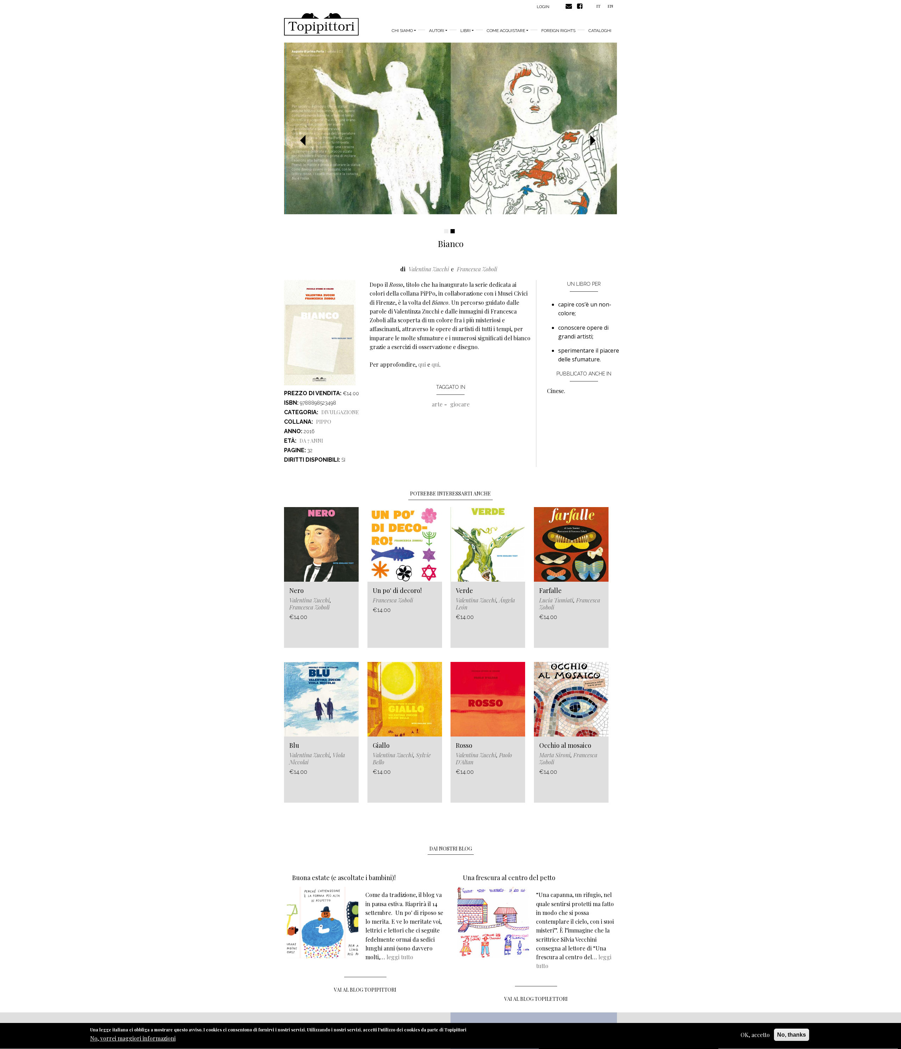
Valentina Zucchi (429, 269)
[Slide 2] (452, 231)
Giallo (381, 745)
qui (422, 364)
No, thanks (791, 1035)
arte (437, 404)
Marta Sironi (555, 755)
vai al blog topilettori (536, 999)
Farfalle (550, 590)
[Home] (321, 24)
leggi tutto (399, 957)
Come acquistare (506, 30)
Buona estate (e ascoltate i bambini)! (344, 877)
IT (598, 6)
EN (610, 6)
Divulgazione (340, 412)
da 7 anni (311, 440)
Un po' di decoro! (397, 590)
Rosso (464, 745)
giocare (460, 404)
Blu (294, 745)
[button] (305, 141)
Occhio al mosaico (565, 745)
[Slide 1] (446, 231)
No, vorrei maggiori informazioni (133, 1038)
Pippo (323, 421)
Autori (436, 30)
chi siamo (402, 30)
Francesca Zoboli (477, 269)
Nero (296, 590)
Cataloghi (599, 30)
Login (543, 6)
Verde (464, 590)
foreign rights (558, 30)
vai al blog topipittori (365, 989)
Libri (465, 30)
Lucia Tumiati (556, 600)
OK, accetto (755, 1034)
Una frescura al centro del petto (509, 877)
